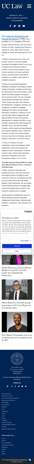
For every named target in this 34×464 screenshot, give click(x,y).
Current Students (6, 442)
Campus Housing (6, 422)
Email (3, 409)
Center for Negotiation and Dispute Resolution (15, 37)
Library (4, 418)
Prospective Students (7, 445)
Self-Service (5, 411)
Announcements (17, 20)
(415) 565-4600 (17, 371)
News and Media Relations (9, 429)
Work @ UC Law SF (7, 396)
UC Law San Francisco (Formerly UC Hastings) (19, 459)
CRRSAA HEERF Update (8, 424)
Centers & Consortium (19, 18)
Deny (17, 251)
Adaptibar (4, 420)
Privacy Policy (5, 404)
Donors (4, 440)
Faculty (8, 18)
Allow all (17, 246)
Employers (5, 447)
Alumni (3, 438)
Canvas (4, 413)
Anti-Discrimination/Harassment (10, 398)
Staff (3, 451)
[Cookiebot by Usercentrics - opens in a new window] (24, 212)
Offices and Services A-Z (8, 400)
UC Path (4, 426)
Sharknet (4, 407)
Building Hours (17, 373)
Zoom (3, 415)
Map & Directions (6, 393)
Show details (25, 241)
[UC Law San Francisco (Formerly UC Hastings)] (12, 6)
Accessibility (5, 402)
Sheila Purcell (19, 47)
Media (3, 453)
